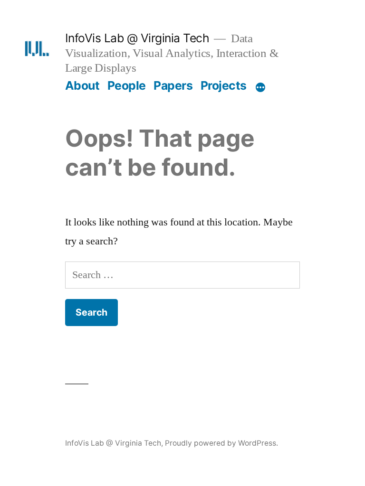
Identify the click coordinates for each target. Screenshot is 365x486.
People (126, 85)
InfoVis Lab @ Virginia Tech (137, 38)
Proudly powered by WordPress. (221, 443)
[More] (260, 87)
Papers (173, 85)
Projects (224, 85)
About (82, 85)
